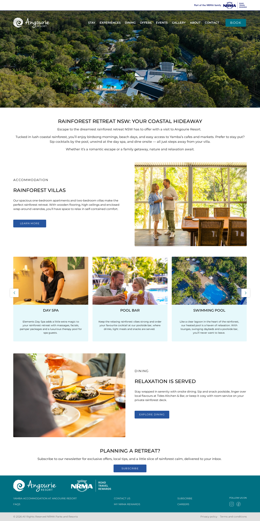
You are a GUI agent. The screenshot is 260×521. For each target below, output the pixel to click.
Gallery (179, 22)
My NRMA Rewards (127, 504)
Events (162, 22)
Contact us (122, 498)
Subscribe (130, 468)
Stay (91, 22)
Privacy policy (208, 516)
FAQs (16, 504)
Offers (146, 22)
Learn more (29, 223)
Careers (183, 504)
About (195, 22)
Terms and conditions (233, 516)
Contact (212, 22)
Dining (130, 22)
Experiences (110, 22)
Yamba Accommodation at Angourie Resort (45, 498)
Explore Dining (152, 414)
